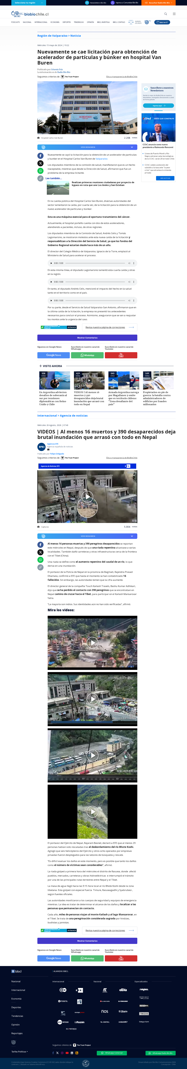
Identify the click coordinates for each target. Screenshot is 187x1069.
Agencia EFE (52, 444)
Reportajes (17, 1033)
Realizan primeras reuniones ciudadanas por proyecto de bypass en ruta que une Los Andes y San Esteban (103, 184)
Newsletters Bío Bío (98, 3)
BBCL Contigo (119, 22)
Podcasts (15, 22)
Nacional (27, 22)
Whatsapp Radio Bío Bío (162, 1053)
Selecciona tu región (25, 2)
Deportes (67, 22)
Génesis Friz (57, 69)
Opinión (90, 22)
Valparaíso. (101, 158)
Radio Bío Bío (63, 72)
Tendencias (79, 22)
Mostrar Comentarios (87, 338)
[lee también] (59, 188)
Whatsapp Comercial (114, 1053)
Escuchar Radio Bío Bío (159, 3)
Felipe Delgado (57, 453)
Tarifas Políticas (18, 1051)
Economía (55, 22)
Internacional (41, 22)
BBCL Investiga (103, 22)
